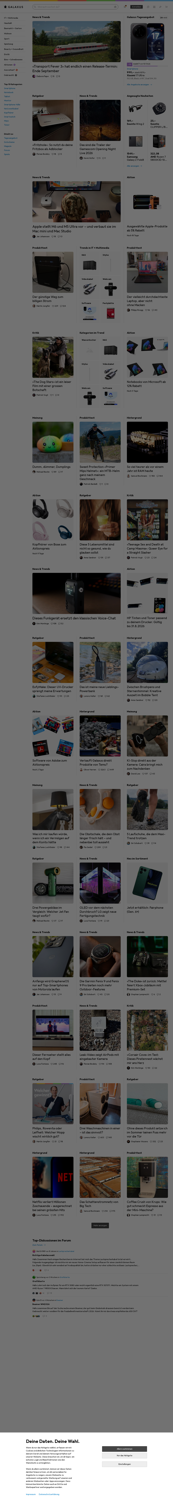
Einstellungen (124, 1464)
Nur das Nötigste (124, 1455)
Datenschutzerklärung (49, 1494)
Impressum (31, 1494)
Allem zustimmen (124, 1449)
